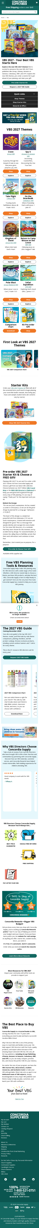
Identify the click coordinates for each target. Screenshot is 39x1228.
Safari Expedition (28, 283)
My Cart (3, 1122)
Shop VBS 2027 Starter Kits (19, 423)
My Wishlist (5, 1124)
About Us (4, 1142)
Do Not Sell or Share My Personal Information (16, 1160)
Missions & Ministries (8, 1145)
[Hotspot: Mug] (9, 452)
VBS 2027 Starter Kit (18, 388)
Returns (4, 1149)
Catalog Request (7, 1129)
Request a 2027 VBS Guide (19, 87)
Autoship (4, 1133)
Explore (11, 176)
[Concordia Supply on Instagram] (15, 1180)
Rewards (4, 1156)
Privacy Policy (5, 1154)
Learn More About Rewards (19, 956)
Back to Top (19, 1099)
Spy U (28, 151)
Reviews (4, 1138)
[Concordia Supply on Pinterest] (24, 1180)
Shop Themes (19, 99)
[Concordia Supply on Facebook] (5, 1180)
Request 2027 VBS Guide (19, 657)
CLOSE (19, 621)
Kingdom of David (10, 239)
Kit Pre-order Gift (28, 325)
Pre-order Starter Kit (20, 83)
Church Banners (6, 1169)
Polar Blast (11, 282)
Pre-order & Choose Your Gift (19, 549)
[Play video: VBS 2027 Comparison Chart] (16, 359)
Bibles (3, 1172)
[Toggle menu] (3, 3)
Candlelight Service (7, 1167)
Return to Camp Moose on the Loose (28, 240)
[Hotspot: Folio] (15, 442)
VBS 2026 (4, 1174)
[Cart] (37, 2)
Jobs (2, 1131)
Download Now (17, 714)
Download (11, 331)
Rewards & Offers (19, 106)
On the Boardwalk (28, 197)
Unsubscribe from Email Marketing (13, 1151)
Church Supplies (6, 1163)
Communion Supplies (8, 1165)
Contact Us (5, 1126)
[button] (19, 94)
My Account (5, 1120)
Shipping (4, 1147)
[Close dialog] (36, 605)
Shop (11, 171)
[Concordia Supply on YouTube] (33, 1180)
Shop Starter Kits (19, 102)
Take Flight (11, 196)
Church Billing (5, 1135)
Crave (11, 151)
